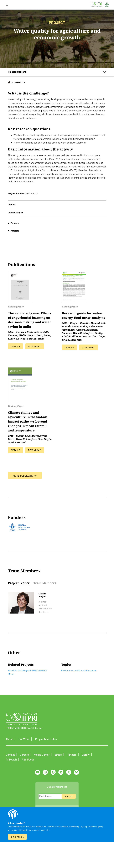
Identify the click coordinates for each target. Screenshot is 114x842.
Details (15, 346)
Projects (19, 82)
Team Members (45, 583)
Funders (14, 223)
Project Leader (19, 583)
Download (34, 346)
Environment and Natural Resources (78, 670)
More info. (45, 830)
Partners (14, 230)
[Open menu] (6, 4)
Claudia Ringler (15, 212)
